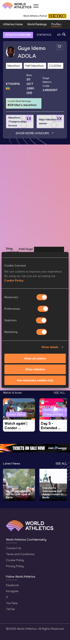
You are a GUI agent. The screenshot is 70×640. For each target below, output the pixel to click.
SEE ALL (59, 392)
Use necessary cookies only (35, 380)
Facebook (12, 585)
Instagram (12, 591)
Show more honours (32, 133)
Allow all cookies (35, 358)
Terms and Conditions (20, 554)
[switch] (43, 309)
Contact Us (13, 548)
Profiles (56, 24)
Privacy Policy (15, 566)
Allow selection (35, 369)
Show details (49, 347)
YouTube (12, 603)
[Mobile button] (36, 6)
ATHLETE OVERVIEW (18, 34)
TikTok (10, 609)
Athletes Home (13, 24)
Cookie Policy (14, 280)
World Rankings (37, 24)
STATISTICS (44, 34)
